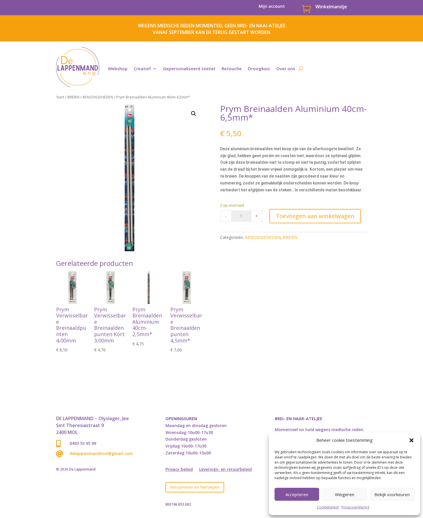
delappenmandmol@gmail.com (101, 453)
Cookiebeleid (328, 507)
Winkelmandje (331, 6)
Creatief (142, 68)
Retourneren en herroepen (195, 487)
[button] (411, 440)
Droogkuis (259, 68)
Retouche (232, 68)
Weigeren (344, 494)
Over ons (285, 68)
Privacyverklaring (355, 507)
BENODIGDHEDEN (98, 97)
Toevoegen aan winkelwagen (315, 216)
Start (60, 97)
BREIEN (73, 97)
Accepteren (296, 494)
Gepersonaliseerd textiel (189, 68)
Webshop (117, 68)
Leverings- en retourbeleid (225, 469)
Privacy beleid (179, 469)
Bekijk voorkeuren (392, 494)
